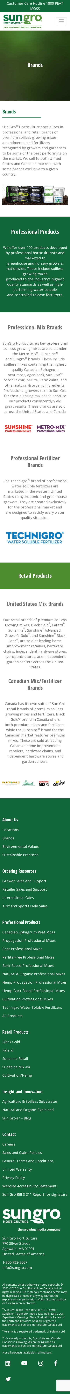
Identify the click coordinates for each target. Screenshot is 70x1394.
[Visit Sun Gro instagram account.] (40, 1363)
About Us (10, 820)
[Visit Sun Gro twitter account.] (8, 1379)
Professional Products (21, 922)
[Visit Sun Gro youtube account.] (24, 1363)
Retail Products (15, 1032)
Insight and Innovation (22, 1092)
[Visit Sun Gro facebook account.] (56, 1363)
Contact (9, 1134)
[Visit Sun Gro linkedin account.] (7, 1363)
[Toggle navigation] (61, 21)
